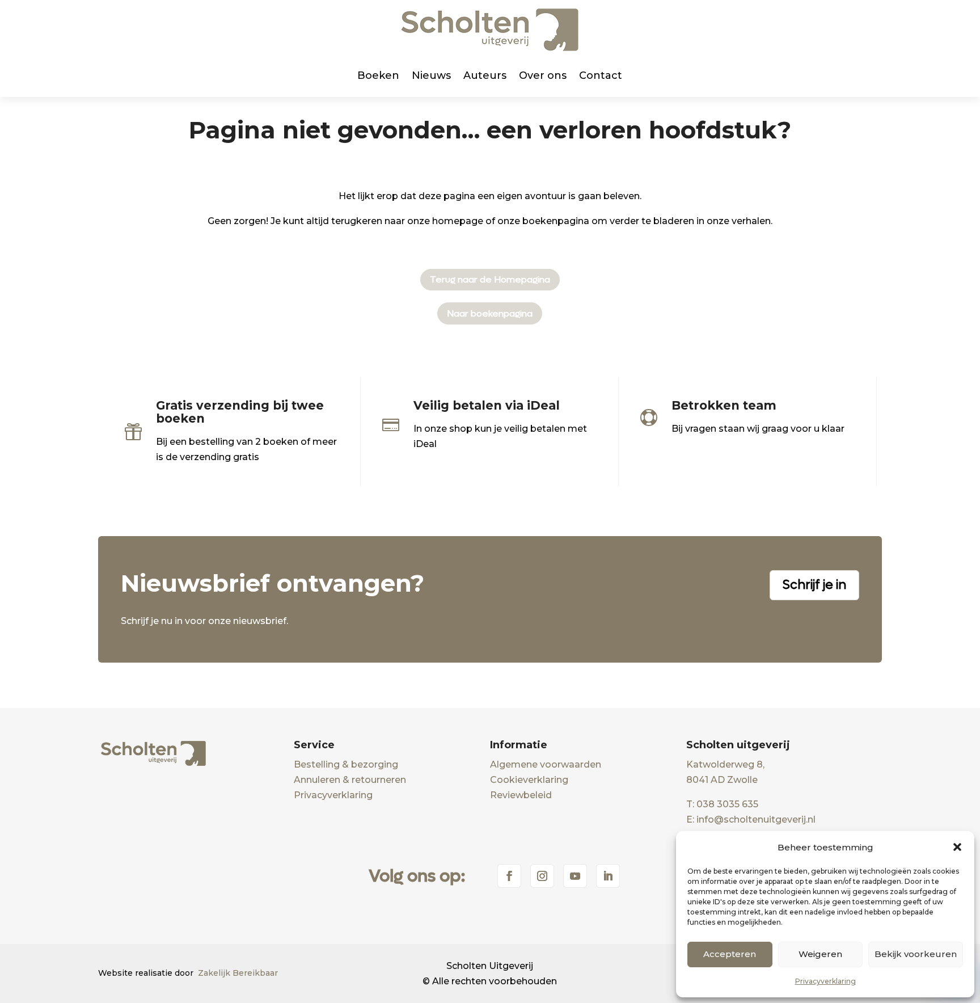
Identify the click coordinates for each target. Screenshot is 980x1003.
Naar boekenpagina (490, 313)
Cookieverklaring (529, 779)
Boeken (378, 75)
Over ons (543, 75)
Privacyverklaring (825, 981)
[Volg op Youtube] (575, 876)
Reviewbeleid (521, 795)
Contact (600, 75)
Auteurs (484, 75)
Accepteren (729, 954)
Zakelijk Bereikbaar (238, 973)
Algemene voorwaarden (545, 764)
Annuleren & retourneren (350, 779)
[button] (957, 847)
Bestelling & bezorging (346, 764)
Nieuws (431, 75)
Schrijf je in (814, 585)
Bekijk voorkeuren (916, 954)
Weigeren (820, 954)
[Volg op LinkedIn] (608, 876)
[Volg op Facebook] (509, 876)
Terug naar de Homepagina (490, 279)
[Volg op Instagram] (542, 876)
